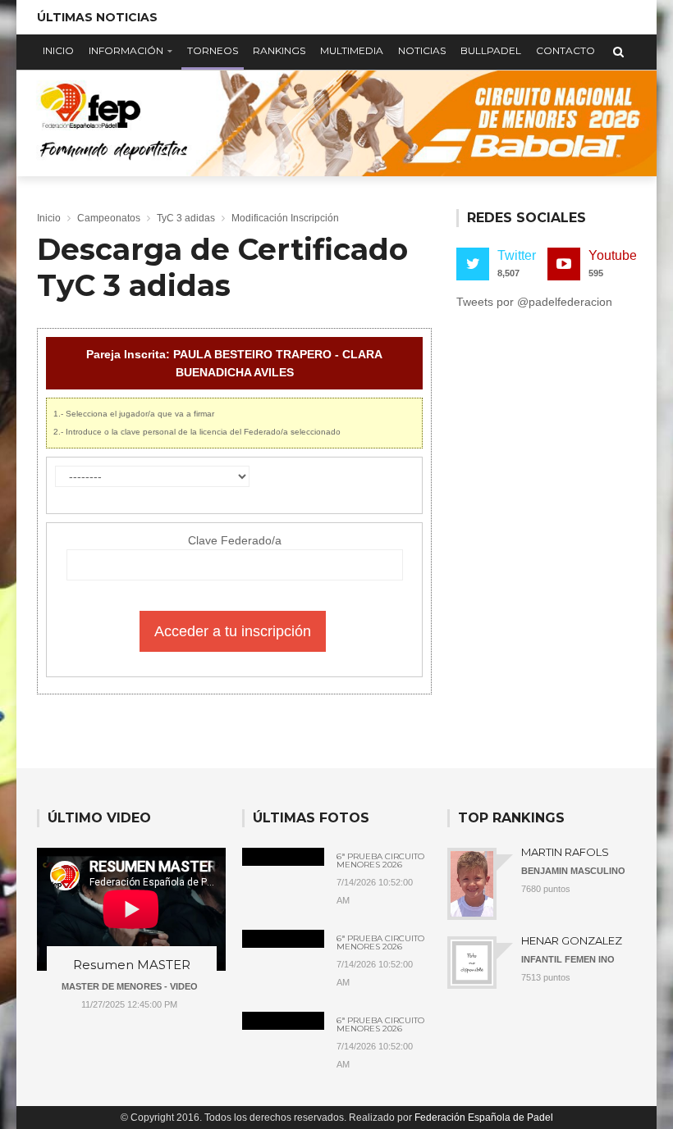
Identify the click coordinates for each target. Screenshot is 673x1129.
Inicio (58, 50)
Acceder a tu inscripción (232, 631)
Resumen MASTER (131, 964)
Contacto (565, 50)
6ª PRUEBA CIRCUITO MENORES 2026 (380, 861)
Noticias (422, 50)
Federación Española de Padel (483, 1117)
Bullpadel (490, 50)
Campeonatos (108, 218)
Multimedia (351, 50)
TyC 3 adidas (186, 218)
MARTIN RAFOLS (565, 851)
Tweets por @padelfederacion (534, 301)
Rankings (279, 50)
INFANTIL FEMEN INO (568, 959)
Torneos (212, 50)
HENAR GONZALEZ (571, 940)
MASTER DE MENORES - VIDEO (130, 986)
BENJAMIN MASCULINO (573, 871)
